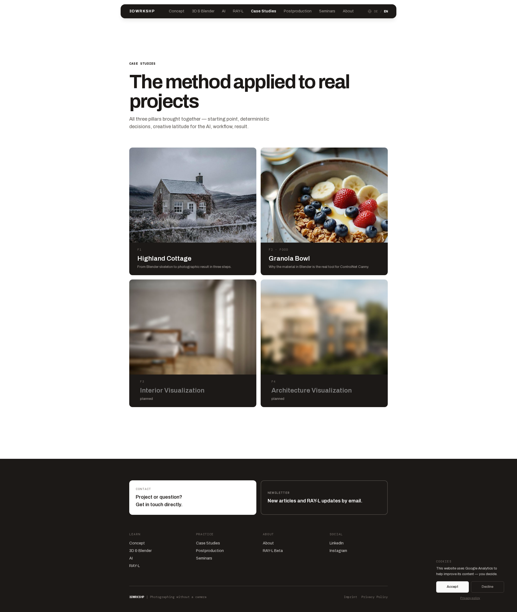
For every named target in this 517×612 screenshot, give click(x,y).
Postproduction (298, 11)
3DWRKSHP (142, 11)
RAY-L (238, 11)
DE (376, 11)
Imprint (350, 597)
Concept (176, 11)
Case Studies (263, 11)
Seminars (327, 11)
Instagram (338, 551)
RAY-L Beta (273, 551)
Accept (452, 587)
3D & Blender (203, 11)
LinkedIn (337, 543)
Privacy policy (470, 598)
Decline (487, 587)
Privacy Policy (374, 597)
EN (386, 11)
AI (223, 11)
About (348, 11)
